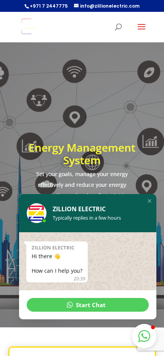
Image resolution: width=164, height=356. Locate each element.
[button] (149, 201)
